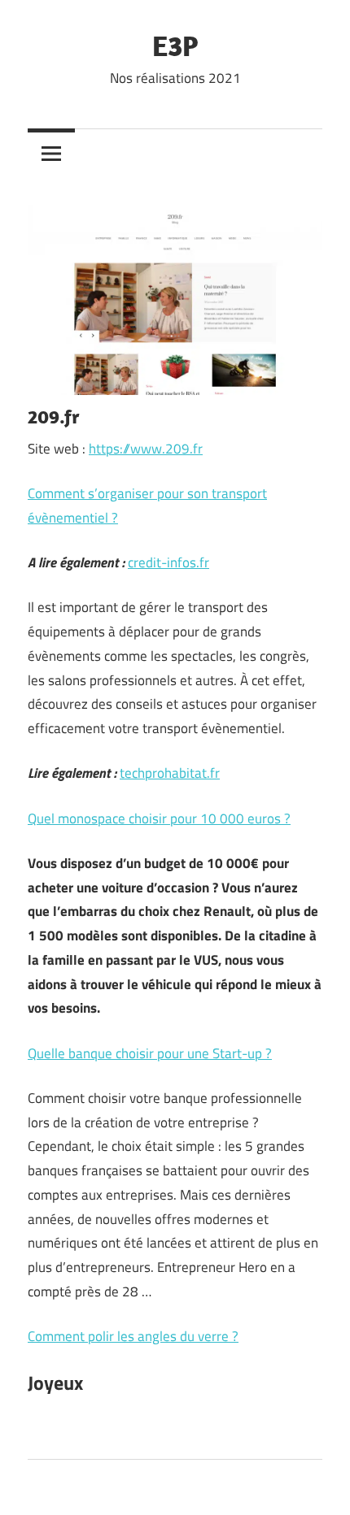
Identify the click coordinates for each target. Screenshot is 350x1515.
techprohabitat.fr (170, 773)
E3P (175, 45)
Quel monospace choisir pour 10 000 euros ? (159, 818)
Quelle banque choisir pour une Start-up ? (150, 1053)
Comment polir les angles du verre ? (133, 1336)
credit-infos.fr (168, 562)
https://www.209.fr (146, 448)
